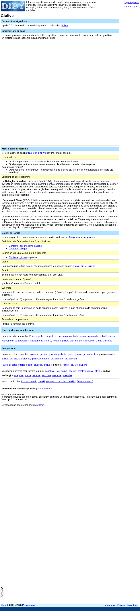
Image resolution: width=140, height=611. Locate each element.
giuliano (53, 354)
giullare (13, 358)
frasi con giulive (37, 152)
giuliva (76, 266)
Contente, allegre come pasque (25, 245)
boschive (50, 371)
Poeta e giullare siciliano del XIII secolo (73, 340)
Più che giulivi (36, 336)
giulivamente (89, 354)
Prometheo (28, 605)
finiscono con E (85, 381)
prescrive (67, 375)
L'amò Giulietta (104, 340)
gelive (90, 371)
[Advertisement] (112, 431)
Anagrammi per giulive (82, 237)
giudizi (29, 364)
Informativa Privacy (114, 605)
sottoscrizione (45, 388)
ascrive (36, 375)
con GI (41, 381)
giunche (83, 364)
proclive (82, 371)
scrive (28, 375)
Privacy (2, 593)
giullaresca (24, 358)
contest (127, 6)
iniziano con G (28, 381)
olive (97, 371)
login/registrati (132, 2)
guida (136, 6)
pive (15, 375)
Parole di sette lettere (13, 364)
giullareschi (71, 358)
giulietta (62, 354)
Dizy (3, 605)
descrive (56, 375)
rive (21, 375)
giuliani (43, 354)
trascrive (46, 375)
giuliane (34, 354)
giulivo (64, 25)
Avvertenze (133, 605)
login (41, 405)
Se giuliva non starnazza (59, 336)
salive (64, 371)
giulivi (84, 266)
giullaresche (57, 358)
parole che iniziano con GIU (60, 381)
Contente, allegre (18, 248)
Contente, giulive (18, 257)
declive (72, 371)
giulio (70, 354)
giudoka (38, 364)
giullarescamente (40, 358)
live (58, 371)
